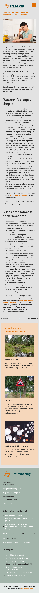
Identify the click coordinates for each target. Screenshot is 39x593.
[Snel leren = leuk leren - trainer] (18, 572)
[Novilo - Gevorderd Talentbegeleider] (19, 568)
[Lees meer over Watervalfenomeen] (19, 346)
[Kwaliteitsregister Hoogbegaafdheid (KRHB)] (19, 520)
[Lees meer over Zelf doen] (19, 387)
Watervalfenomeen (13, 360)
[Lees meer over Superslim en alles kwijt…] (19, 432)
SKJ (4, 538)
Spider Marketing (27, 588)
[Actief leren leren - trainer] (16, 558)
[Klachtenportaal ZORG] (13, 515)
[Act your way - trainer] (14, 561)
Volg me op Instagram (11, 493)
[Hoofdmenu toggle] (34, 5)
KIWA (5, 534)
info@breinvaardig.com (12, 489)
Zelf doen (9, 400)
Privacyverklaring (9, 503)
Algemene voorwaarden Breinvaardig (17, 542)
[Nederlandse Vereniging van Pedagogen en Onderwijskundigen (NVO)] (19, 526)
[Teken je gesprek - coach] (15, 575)
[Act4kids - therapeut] (14, 555)
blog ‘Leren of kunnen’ (18, 195)
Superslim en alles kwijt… (16, 446)
